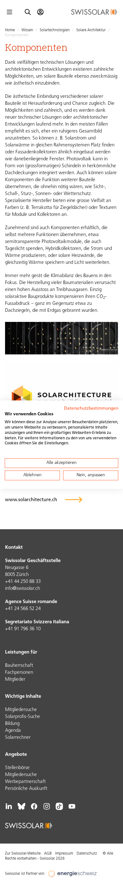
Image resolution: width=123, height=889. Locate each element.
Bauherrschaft (19, 665)
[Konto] (40, 12)
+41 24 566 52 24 (23, 609)
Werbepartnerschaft (25, 781)
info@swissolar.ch (22, 588)
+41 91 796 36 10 (23, 629)
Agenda (13, 730)
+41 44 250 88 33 (23, 581)
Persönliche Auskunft (26, 788)
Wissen (27, 30)
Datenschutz (87, 854)
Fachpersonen (19, 672)
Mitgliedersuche (21, 710)
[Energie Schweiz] (72, 874)
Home (10, 30)
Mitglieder (15, 679)
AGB (48, 854)
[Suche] (28, 12)
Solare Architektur (91, 30)
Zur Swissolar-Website (23, 854)
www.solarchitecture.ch (31, 500)
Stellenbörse (17, 768)
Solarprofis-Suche (22, 716)
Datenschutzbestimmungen (91, 408)
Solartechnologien (55, 30)
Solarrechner (18, 737)
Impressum (64, 854)
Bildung (12, 723)
